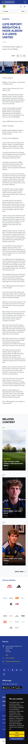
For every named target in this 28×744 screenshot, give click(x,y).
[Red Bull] (9, 586)
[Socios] (23, 616)
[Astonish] (11, 598)
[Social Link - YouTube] (21, 670)
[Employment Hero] (11, 628)
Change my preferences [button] (17, 738)
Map (7, 655)
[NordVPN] (17, 622)
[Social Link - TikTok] (17, 670)
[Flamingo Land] (17, 598)
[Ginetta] (11, 622)
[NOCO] (5, 616)
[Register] (24, 2)
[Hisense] (5, 598)
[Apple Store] (6, 687)
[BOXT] (11, 616)
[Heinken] (17, 616)
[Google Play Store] (17, 687)
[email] (24, 56)
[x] (21, 56)
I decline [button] (17, 735)
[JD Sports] (11, 604)
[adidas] (18, 586)
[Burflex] (23, 598)
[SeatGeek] (5, 622)
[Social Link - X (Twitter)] (8, 670)
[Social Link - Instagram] (12, 670)
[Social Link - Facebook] (4, 670)
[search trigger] (21, 6)
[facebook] (17, 56)
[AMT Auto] (17, 604)
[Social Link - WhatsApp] (4, 674)
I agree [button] (17, 732)
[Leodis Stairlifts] (23, 622)
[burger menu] (25, 7)
